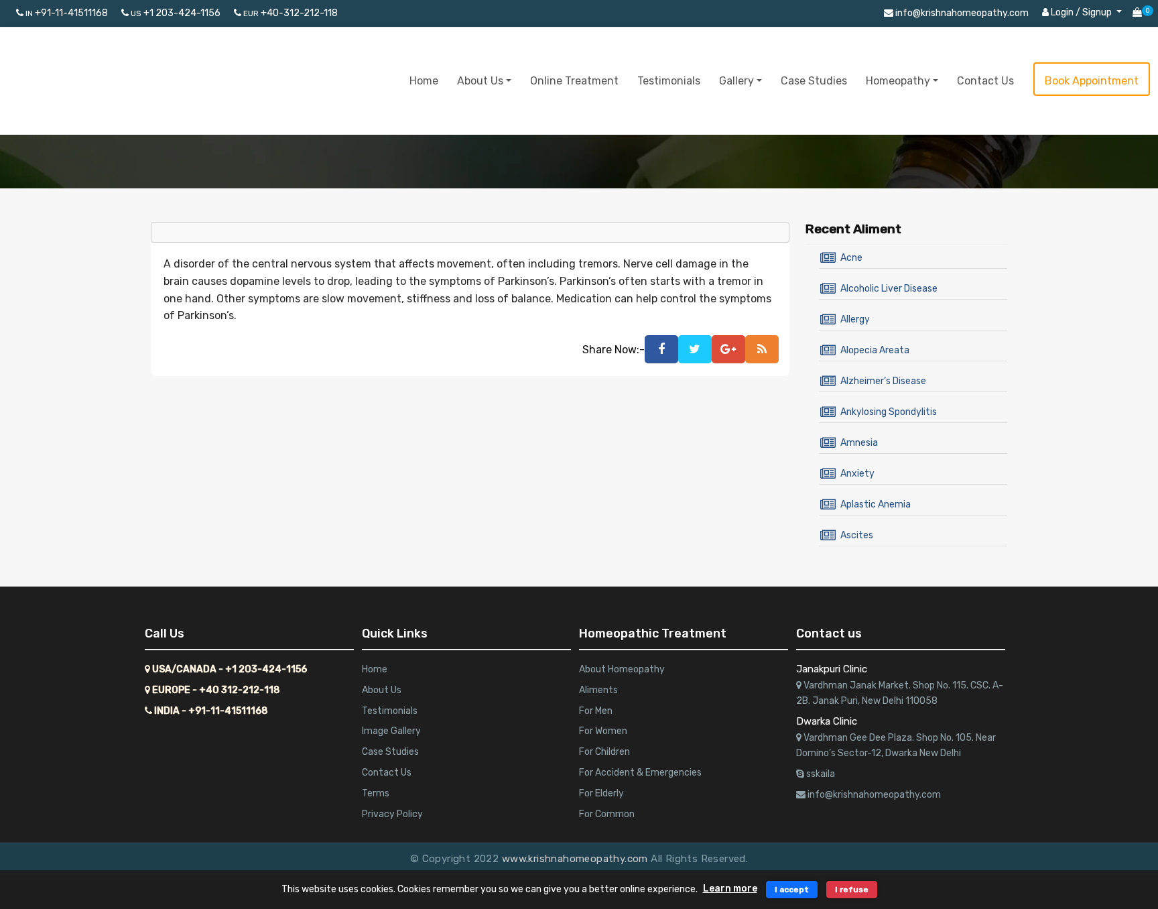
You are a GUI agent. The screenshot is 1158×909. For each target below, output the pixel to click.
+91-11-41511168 (66, 13)
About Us (480, 80)
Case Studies (814, 80)
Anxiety (857, 473)
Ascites (856, 535)
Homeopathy (898, 80)
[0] (1137, 13)
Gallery (736, 80)
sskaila (819, 774)
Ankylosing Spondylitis (888, 412)
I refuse (851, 889)
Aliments (598, 690)
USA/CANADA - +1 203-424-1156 (228, 669)
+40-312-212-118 (290, 13)
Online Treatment (574, 80)
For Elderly (601, 793)
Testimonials (668, 80)
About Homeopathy (622, 669)
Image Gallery (391, 731)
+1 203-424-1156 (175, 13)
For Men (596, 711)
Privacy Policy (392, 814)
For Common (607, 814)
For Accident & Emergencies (640, 772)
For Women (603, 731)
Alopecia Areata (874, 350)
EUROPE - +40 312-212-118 (215, 690)
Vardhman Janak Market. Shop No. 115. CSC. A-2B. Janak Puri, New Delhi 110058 (899, 693)
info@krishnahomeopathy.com (961, 13)
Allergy (855, 319)
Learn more (730, 888)
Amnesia (859, 442)
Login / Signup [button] (1081, 12)
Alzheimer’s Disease (883, 381)
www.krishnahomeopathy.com (576, 859)
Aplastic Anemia (875, 504)
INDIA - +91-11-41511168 (210, 711)
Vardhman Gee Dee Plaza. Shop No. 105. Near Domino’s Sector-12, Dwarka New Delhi (896, 746)
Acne (851, 257)
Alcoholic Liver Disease (889, 288)
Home (423, 80)
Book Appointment (1092, 80)
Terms (375, 793)
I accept (792, 889)
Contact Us (985, 80)
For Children (604, 752)
